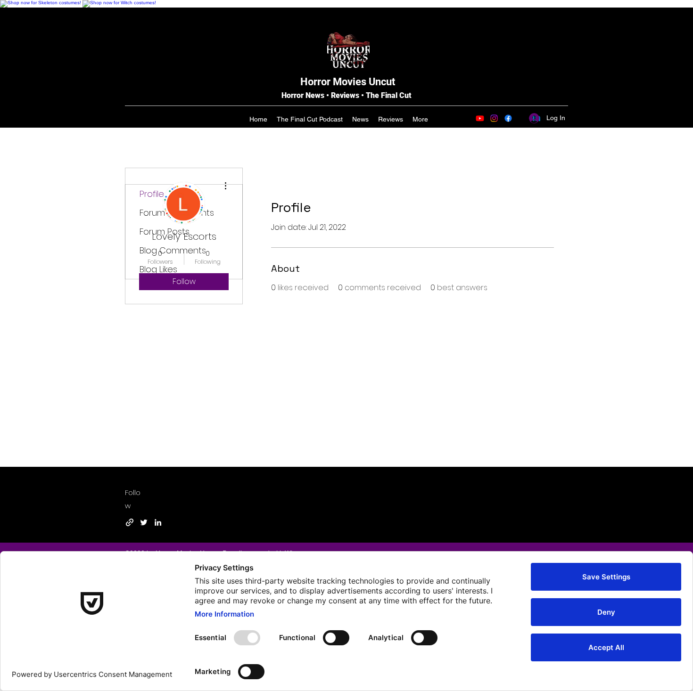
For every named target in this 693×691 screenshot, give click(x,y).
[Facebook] (508, 118)
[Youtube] (480, 118)
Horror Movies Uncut (347, 82)
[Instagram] (494, 118)
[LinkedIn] (158, 522)
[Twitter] (143, 522)
